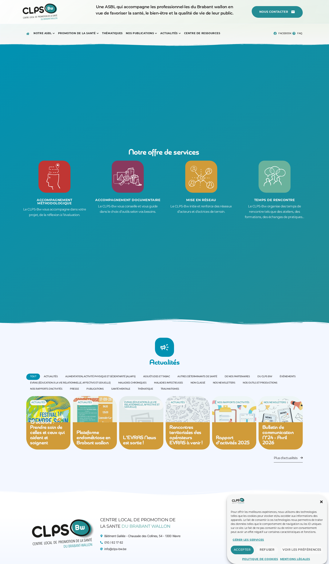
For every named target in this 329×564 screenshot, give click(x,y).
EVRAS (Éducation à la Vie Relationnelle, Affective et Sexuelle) (142, 404)
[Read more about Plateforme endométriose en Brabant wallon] (95, 423)
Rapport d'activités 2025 (233, 440)
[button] (321, 502)
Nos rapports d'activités (233, 402)
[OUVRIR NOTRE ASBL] (54, 33)
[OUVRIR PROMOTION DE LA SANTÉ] (98, 33)
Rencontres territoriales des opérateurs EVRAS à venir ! (186, 435)
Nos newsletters (275, 402)
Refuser (267, 550)
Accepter (242, 550)
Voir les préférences (302, 550)
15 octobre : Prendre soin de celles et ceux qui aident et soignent (47, 433)
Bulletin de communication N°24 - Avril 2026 (278, 435)
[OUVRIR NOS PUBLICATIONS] (156, 33)
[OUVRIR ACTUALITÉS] (180, 33)
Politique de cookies (260, 559)
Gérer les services (248, 539)
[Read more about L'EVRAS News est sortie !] (141, 423)
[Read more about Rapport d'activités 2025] (234, 423)
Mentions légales (295, 559)
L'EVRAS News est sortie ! (139, 440)
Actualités (38, 402)
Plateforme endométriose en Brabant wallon (93, 438)
